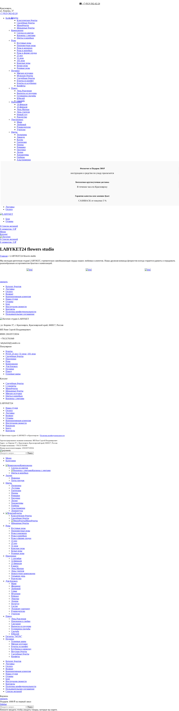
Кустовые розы (24, 43)
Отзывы (9, 301)
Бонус (8, 428)
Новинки (15, 478)
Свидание (16, 624)
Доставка (10, 289)
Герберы (21, 157)
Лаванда (21, 137)
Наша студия (12, 299)
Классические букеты (27, 20)
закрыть (4, 281)
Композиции (17, 30)
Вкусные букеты (19, 651)
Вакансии (10, 425)
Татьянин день (18, 576)
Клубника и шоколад (21, 649)
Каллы (20, 139)
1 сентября (16, 558)
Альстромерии (24, 160)
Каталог (4, 234)
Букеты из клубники (26, 83)
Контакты (10, 309)
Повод (14, 88)
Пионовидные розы (26, 45)
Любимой (21, 124)
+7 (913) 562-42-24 (8, 13)
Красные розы (23, 63)
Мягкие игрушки (25, 73)
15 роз (14, 541)
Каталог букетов (13, 286)
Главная (4, 256)
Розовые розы (23, 68)
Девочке (15, 598)
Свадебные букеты (26, 23)
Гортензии (22, 142)
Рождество (22, 117)
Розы (13, 40)
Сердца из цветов (25, 33)
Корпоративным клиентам (18, 296)
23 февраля (22, 107)
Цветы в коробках (25, 38)
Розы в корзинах (24, 48)
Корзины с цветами (26, 35)
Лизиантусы (17, 510)
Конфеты (21, 86)
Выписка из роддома (27, 93)
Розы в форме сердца (27, 53)
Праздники (16, 102)
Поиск (30, 453)
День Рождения (24, 91)
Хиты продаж (17, 480)
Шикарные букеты (26, 28)
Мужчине (15, 593)
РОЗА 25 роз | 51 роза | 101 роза (21, 354)
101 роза (21, 60)
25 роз (20, 55)
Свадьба (15, 631)
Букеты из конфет (25, 80)
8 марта (14, 566)
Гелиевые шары (13, 374)
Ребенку (15, 596)
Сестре (14, 606)
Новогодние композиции (23, 573)
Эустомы (15, 488)
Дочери (14, 601)
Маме (19, 122)
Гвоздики (21, 149)
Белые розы (22, 65)
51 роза (20, 58)
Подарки (15, 70)
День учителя (23, 112)
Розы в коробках (24, 50)
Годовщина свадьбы (26, 96)
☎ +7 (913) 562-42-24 (89, 3)
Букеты (14, 18)
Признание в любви (20, 621)
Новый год (22, 114)
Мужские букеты (25, 75)
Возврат (9, 294)
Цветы (14, 132)
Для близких (17, 119)
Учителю (21, 129)
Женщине (15, 586)
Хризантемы (23, 155)
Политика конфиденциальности (21, 311)
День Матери (23, 109)
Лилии (20, 152)
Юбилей (21, 98)
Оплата (9, 291)
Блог (8, 304)
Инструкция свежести (16, 306)
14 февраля (22, 104)
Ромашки (21, 147)
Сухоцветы (11, 386)
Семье (14, 591)
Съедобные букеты (26, 78)
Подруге (15, 603)
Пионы (20, 144)
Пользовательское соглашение (20, 314)
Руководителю (24, 127)
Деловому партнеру (20, 608)
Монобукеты (23, 25)
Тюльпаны (22, 134)
